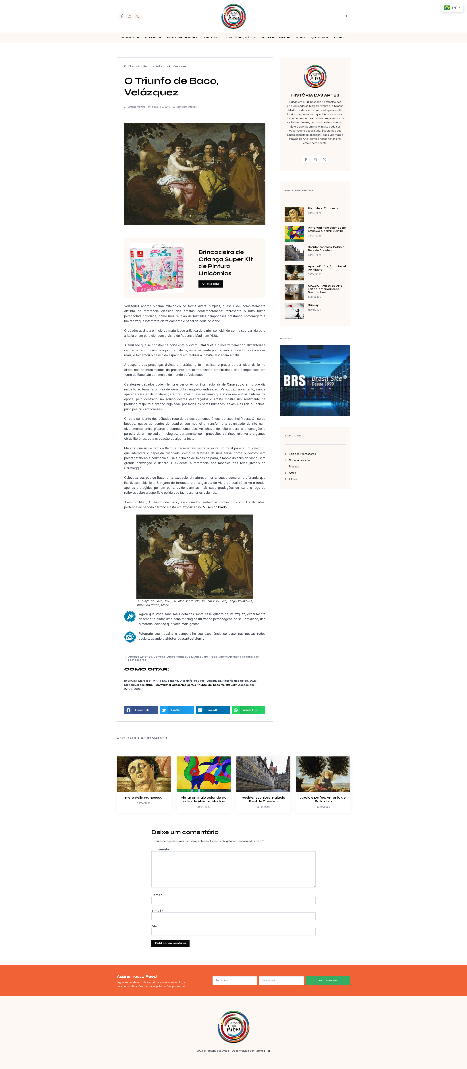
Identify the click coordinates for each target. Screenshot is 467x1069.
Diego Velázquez (179, 656)
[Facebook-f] (122, 16)
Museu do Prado (215, 507)
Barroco (159, 656)
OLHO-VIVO (210, 37)
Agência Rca (263, 1050)
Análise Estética (140, 656)
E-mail (157, 910)
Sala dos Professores (170, 66)
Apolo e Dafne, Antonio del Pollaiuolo (323, 799)
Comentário (161, 849)
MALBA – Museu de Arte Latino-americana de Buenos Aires (325, 289)
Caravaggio (236, 384)
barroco (160, 507)
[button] (345, 16)
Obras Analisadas (141, 66)
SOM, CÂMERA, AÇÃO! (239, 37)
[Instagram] (129, 16)
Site (154, 926)
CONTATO (340, 37)
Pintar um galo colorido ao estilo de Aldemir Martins (327, 229)
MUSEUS (301, 37)
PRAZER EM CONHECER (275, 37)
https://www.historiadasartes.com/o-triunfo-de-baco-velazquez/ (191, 685)
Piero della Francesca (323, 208)
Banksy (313, 305)
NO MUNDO (128, 37)
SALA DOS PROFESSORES (182, 37)
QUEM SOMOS (319, 37)
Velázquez (206, 345)
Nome (156, 895)
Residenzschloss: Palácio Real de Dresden (326, 248)
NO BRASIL (151, 37)
